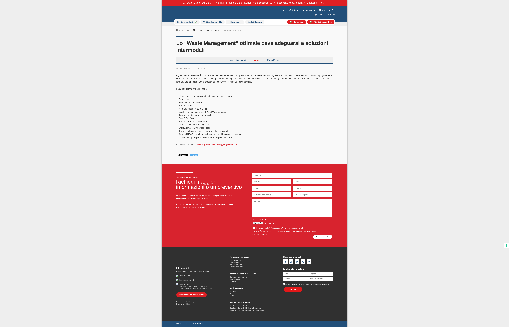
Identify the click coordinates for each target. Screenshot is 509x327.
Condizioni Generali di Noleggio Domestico (245, 308)
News (322, 10)
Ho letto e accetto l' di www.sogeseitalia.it (307, 284)
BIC (231, 294)
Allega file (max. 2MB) (260, 220)
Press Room (273, 60)
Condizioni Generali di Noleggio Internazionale (247, 310)
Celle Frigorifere (235, 260)
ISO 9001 (233, 291)
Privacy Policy (290, 231)
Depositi (233, 281)
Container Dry (235, 263)
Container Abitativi (236, 267)
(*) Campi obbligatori (259, 235)
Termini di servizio (303, 231)
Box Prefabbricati (236, 265)
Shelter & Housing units (238, 277)
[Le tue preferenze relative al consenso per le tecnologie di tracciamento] (506, 245)
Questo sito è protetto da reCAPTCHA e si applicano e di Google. (284, 231)
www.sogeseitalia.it (206, 144)
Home (283, 10)
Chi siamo (294, 10)
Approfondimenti (238, 60)
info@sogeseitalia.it (227, 144)
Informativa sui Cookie (184, 304)
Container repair (236, 279)
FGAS (232, 296)
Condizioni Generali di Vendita (241, 306)
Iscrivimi (294, 289)
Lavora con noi (309, 10)
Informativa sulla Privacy (278, 228)
